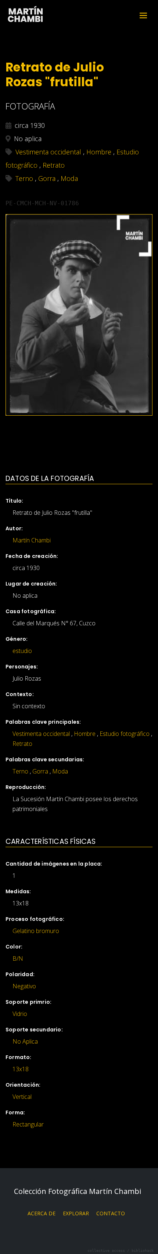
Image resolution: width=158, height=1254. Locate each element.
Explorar (76, 1213)
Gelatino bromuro (35, 931)
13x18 (20, 1069)
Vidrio (19, 1014)
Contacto (110, 1213)
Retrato (22, 744)
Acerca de (41, 1213)
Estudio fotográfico (125, 734)
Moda (60, 771)
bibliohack (143, 1250)
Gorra (40, 771)
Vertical (22, 1097)
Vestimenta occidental (41, 734)
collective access (106, 1250)
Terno (20, 771)
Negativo (24, 986)
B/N (17, 958)
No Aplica (25, 1041)
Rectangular (28, 1124)
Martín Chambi (25, 15)
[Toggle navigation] (143, 15)
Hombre (85, 734)
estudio (22, 651)
